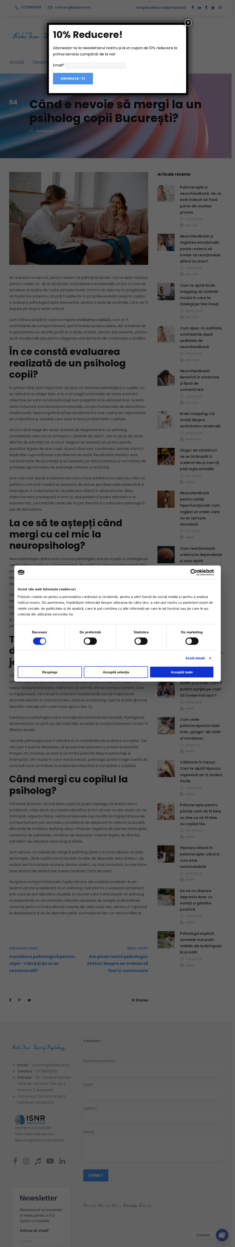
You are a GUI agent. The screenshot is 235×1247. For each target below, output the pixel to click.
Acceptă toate (182, 672)
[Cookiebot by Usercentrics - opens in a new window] (194, 572)
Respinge (49, 672)
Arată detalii (195, 658)
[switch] (90, 641)
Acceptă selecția (116, 672)
